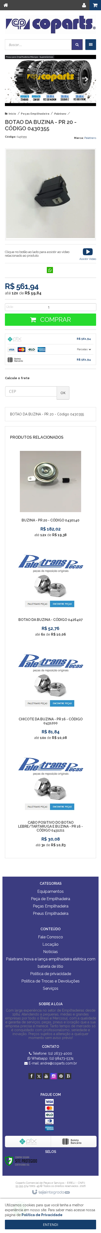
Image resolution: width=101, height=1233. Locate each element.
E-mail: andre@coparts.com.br (52, 1063)
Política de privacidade (50, 973)
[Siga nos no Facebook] (31, 1076)
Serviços (50, 988)
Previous (16, 79)
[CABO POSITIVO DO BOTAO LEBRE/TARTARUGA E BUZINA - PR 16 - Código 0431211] (50, 802)
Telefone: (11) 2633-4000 (52, 1053)
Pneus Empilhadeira (50, 913)
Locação (50, 944)
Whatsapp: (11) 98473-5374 (52, 1058)
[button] (87, 254)
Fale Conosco (50, 937)
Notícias (50, 951)
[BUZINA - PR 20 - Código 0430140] (50, 495)
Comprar (54, 319)
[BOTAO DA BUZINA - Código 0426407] (50, 595)
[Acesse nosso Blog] (68, 1076)
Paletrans (60, 113)
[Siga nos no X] (39, 1076)
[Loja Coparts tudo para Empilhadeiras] (50, 24)
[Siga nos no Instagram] (53, 1076)
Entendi (50, 1224)
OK (63, 392)
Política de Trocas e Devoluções (50, 981)
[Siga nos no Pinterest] (61, 1076)
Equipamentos (50, 891)
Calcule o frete (17, 378)
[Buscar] (77, 44)
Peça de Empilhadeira (50, 898)
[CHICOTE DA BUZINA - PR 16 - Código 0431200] (50, 696)
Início (12, 113)
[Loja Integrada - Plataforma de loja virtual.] (51, 1192)
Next (85, 78)
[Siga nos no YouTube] (46, 1076)
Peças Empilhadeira (35, 113)
